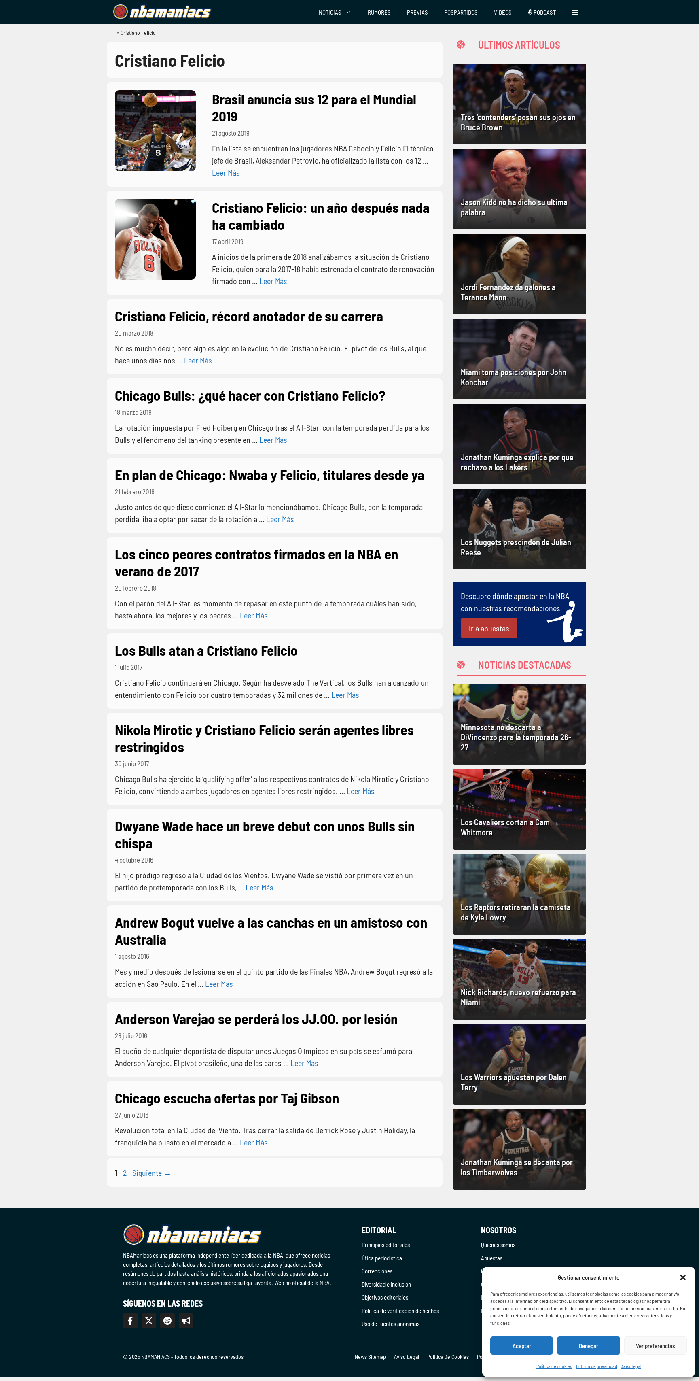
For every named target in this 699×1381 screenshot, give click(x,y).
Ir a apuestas (489, 628)
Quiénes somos (498, 1244)
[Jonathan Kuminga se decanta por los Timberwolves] (519, 1149)
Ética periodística (382, 1258)
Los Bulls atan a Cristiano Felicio (206, 650)
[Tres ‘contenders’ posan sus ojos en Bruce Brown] (519, 104)
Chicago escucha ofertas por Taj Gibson (227, 1097)
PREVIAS (417, 12)
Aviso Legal (406, 1356)
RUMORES (379, 12)
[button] (683, 1277)
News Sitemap (370, 1356)
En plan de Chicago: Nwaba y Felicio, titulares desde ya (269, 474)
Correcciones (377, 1271)
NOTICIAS (330, 12)
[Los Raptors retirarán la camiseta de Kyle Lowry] (519, 894)
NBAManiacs (107, 34)
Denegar (588, 1345)
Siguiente (152, 1172)
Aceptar (522, 1345)
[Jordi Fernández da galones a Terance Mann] (519, 274)
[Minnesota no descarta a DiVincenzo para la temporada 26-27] (519, 724)
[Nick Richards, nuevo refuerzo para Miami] (519, 979)
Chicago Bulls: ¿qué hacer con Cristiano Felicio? (250, 395)
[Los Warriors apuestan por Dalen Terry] (519, 1064)
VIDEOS (503, 12)
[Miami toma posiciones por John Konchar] (519, 359)
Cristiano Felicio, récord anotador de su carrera (249, 315)
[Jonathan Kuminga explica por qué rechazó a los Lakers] (519, 444)
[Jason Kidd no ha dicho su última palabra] (519, 189)
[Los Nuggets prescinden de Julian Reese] (519, 529)
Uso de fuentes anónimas (390, 1323)
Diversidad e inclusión (386, 1284)
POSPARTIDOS (461, 12)
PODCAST (544, 12)
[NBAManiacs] (162, 12)
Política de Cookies (448, 1356)
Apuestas (491, 1258)
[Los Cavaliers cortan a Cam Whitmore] (519, 809)
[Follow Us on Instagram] (167, 1320)
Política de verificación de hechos (400, 1310)
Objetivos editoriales (385, 1297)
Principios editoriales (386, 1244)
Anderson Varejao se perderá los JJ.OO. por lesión (256, 1018)
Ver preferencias (655, 1345)
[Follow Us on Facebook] (130, 1320)
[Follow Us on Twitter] (149, 1320)
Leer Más (226, 172)
